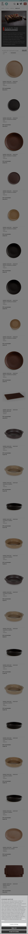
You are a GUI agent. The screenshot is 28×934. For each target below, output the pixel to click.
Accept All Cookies (14, 931)
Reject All (14, 928)
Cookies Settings (14, 924)
